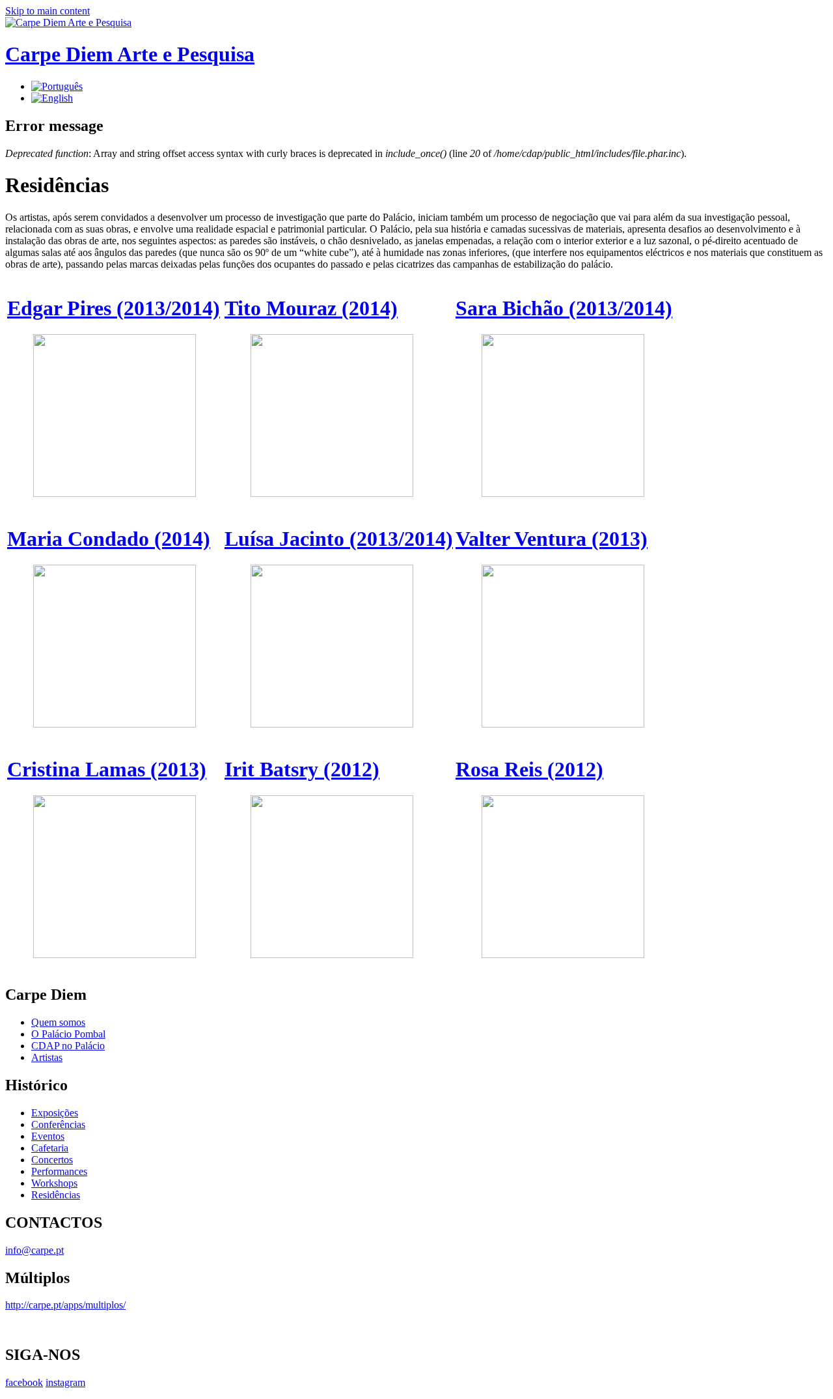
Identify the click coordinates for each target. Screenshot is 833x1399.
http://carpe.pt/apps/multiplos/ (65, 1304)
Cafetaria (49, 1147)
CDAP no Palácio (68, 1045)
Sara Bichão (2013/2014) (564, 308)
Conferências (58, 1124)
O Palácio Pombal (68, 1033)
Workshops (54, 1183)
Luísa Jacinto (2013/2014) (339, 538)
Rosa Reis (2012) (529, 769)
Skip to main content (47, 10)
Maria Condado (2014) (108, 538)
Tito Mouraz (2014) (311, 308)
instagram (65, 1382)
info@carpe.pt (34, 1250)
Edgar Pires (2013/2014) (113, 308)
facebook (24, 1382)
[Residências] (57, 86)
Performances (59, 1171)
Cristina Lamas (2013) (106, 769)
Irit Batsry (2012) (302, 769)
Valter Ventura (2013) (552, 538)
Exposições (54, 1112)
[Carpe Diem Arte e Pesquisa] (68, 22)
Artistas (46, 1057)
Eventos (47, 1136)
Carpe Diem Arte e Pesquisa (129, 54)
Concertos (52, 1159)
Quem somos (58, 1022)
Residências (55, 1194)
